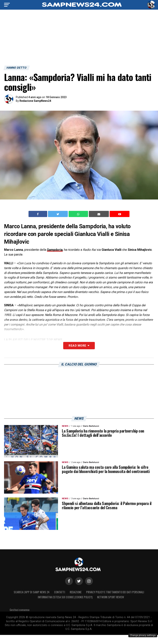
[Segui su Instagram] (89, 581)
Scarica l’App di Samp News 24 (32, 592)
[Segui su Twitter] (79, 581)
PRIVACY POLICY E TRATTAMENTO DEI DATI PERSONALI (115, 592)
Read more (77, 345)
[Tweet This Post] (58, 214)
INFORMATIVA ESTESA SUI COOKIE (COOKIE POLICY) (65, 597)
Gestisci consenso (19, 610)
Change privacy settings (143, 635)
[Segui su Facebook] (69, 581)
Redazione (76, 592)
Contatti (59, 592)
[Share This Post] (79, 214)
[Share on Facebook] (38, 214)
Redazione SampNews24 (35, 100)
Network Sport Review (110, 597)
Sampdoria (55, 250)
